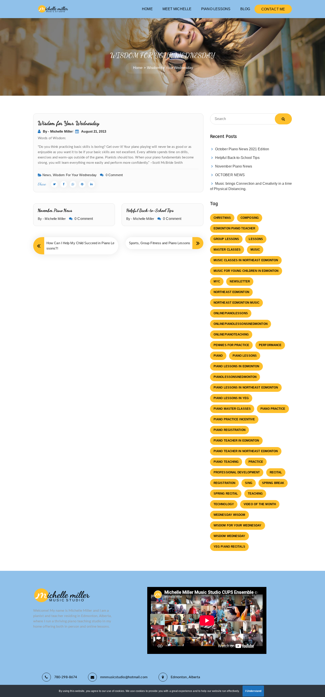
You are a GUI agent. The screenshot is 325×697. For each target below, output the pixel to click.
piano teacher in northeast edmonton (246, 451)
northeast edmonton (231, 292)
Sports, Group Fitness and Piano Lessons (159, 243)
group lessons (226, 239)
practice (256, 461)
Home (138, 68)
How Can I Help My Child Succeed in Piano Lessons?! (80, 245)
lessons (256, 239)
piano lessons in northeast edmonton (246, 387)
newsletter (240, 281)
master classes (227, 249)
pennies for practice (231, 345)
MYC (217, 281)
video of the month (260, 504)
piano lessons (245, 355)
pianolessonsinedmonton (235, 377)
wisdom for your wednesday (238, 525)
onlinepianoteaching (231, 334)
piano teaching (226, 461)
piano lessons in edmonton (236, 366)
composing (250, 217)
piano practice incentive (234, 419)
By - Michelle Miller (58, 131)
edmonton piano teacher (234, 228)
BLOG (245, 9)
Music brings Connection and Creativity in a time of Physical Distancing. (251, 186)
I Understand (253, 691)
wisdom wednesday (229, 536)
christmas (222, 217)
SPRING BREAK (273, 483)
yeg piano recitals (229, 546)
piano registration (229, 430)
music (255, 249)
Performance (270, 345)
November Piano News (55, 210)
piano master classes (232, 408)
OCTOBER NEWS (230, 175)
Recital (276, 472)
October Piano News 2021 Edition (242, 149)
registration (224, 483)
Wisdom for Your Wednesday (75, 175)
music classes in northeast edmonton (246, 260)
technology (224, 504)
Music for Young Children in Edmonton (246, 270)
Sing (248, 483)
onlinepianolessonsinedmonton (241, 324)
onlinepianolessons (231, 313)
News (46, 175)
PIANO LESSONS (215, 9)
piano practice (272, 408)
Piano (218, 355)
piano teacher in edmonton (236, 440)
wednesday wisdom (229, 514)
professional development (237, 472)
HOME (147, 9)
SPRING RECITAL (226, 493)
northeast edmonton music (236, 302)
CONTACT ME (273, 9)
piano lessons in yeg (231, 398)
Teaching (255, 493)
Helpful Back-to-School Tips (150, 210)
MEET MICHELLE (176, 9)
